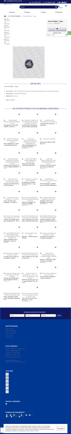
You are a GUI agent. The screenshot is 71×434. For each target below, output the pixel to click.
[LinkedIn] (64, 2)
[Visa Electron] (15, 416)
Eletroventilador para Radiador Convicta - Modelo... (10, 241)
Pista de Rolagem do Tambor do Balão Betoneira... (28, 203)
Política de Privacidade (11, 330)
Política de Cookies (34, 430)
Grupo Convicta (9, 328)
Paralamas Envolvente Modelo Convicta (11, 125)
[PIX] (11, 415)
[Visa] (8, 415)
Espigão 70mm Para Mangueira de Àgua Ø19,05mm (46, 202)
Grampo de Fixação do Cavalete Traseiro (11, 257)
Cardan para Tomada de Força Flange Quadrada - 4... (30, 126)
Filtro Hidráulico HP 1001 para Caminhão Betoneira (30, 220)
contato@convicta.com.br (14, 1)
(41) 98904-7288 (50, 2)
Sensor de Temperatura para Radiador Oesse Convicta (11, 279)
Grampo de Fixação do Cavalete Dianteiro (47, 237)
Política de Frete (9, 337)
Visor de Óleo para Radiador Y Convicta (10, 201)
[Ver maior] (43, 48)
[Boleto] (8, 416)
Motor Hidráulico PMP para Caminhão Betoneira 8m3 (12, 298)
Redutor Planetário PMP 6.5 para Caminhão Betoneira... (48, 261)
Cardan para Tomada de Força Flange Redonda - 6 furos (12, 166)
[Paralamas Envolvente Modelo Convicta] (12, 122)
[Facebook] (59, 2)
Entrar (60, 7)
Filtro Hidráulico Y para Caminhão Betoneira (11, 144)
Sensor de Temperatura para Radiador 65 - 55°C (11, 220)
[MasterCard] (16, 415)
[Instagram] (61, 2)
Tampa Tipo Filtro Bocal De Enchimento (11, 184)
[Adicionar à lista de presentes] (57, 30)
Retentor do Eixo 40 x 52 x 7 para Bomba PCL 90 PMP (30, 281)
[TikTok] (66, 2)
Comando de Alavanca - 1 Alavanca (48, 124)
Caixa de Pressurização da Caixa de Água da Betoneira (48, 166)
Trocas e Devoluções (11, 332)
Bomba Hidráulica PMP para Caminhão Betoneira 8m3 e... (48, 221)
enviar (59, 315)
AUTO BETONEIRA (14, 16)
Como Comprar (9, 335)
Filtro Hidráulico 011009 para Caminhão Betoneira (48, 184)
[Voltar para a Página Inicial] (5, 16)
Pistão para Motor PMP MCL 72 (47, 143)
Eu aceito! (61, 428)
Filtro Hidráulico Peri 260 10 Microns (30, 257)
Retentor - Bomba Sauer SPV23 (30, 237)
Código (50, 23)
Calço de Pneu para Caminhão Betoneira (28, 164)
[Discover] (22, 416)
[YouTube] (63, 2)
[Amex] (31, 415)
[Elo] (27, 415)
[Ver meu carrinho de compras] (66, 6)
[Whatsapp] (57, 2)
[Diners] (23, 415)
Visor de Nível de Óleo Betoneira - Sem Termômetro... (29, 299)
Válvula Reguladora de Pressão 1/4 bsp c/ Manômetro (29, 146)
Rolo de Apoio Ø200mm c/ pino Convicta (47, 277)
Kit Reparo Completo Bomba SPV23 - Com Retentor (29, 184)
